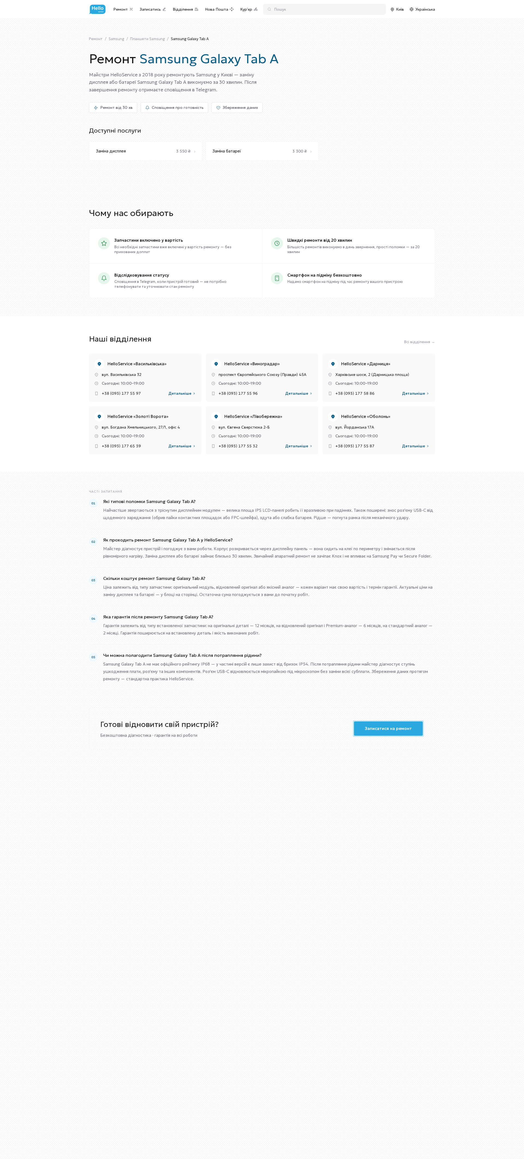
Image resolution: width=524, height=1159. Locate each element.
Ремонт (120, 9)
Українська (425, 9)
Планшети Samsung (147, 39)
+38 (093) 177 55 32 (238, 446)
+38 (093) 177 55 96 (238, 393)
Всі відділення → (419, 341)
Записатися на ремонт (388, 728)
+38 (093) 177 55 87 (354, 446)
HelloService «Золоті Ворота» (138, 416)
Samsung (116, 39)
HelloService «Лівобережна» (253, 416)
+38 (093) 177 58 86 (354, 393)
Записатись (150, 9)
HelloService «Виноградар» (252, 363)
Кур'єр (246, 9)
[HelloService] (97, 9)
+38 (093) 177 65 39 (121, 446)
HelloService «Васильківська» (137, 363)
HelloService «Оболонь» (365, 416)
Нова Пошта (216, 9)
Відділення (183, 9)
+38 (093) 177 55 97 (121, 393)
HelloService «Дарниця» (365, 363)
